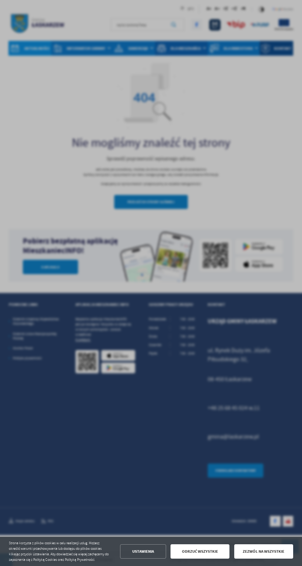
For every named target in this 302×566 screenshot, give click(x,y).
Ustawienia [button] (143, 551)
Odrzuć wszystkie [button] (200, 551)
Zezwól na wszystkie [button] (263, 551)
